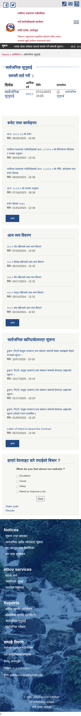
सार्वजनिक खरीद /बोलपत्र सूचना (24, 542)
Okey (23, 486)
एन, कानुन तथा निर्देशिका (19, 548)
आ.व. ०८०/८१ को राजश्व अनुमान (23, 188)
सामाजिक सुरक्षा (14, 581)
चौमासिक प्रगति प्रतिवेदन (20, 615)
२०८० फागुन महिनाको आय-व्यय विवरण (25, 292)
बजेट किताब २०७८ (16, 203)
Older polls (12, 506)
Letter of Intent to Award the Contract (29, 428)
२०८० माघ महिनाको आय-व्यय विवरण (24, 307)
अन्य (12, 218)
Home (5, 54)
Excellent (25, 475)
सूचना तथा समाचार (16, 536)
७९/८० (30, 93)
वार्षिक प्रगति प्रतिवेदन (18, 609)
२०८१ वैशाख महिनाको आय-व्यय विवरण (25, 261)
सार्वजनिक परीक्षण (15, 627)
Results (10, 510)
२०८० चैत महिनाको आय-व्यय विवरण (24, 277)
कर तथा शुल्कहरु (15, 554)
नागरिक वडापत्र (14, 587)
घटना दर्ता (11, 575)
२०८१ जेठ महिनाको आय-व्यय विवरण (24, 246)
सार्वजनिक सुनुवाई (12, 94)
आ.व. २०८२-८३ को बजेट (19, 134)
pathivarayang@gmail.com (26, 674)
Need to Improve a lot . (33, 491)
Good (23, 481)
